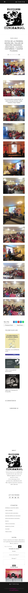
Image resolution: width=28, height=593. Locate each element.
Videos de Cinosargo (10, 523)
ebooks (7, 521)
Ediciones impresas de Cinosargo (13, 515)
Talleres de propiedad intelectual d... (10, 370)
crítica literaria (9, 510)
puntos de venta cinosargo (11, 513)
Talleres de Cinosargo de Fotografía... (11, 390)
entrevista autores (9, 526)
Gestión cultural (14, 38)
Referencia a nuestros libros (12, 508)
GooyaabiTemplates (14, 590)
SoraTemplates (13, 588)
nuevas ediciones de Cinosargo (12, 518)
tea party (7, 529)
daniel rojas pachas (13, 54)
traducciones (8, 531)
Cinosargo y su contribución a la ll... (12, 350)
